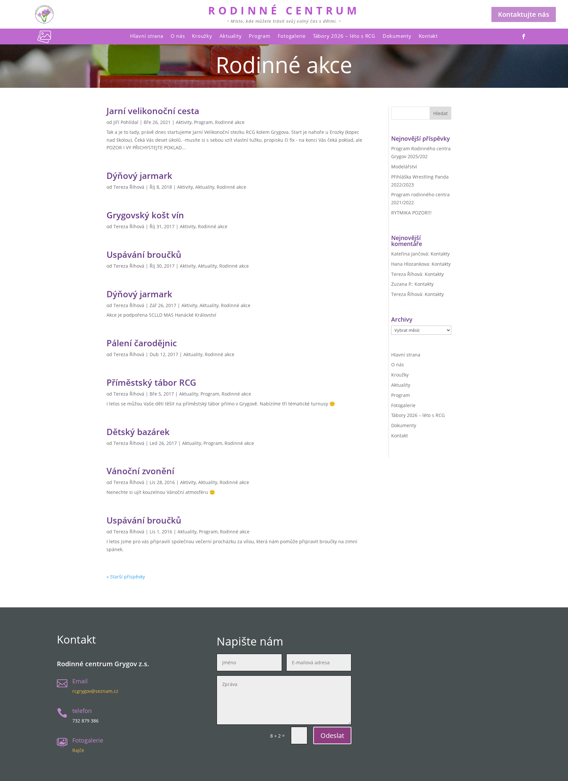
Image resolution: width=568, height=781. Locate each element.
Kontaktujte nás (523, 14)
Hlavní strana (146, 36)
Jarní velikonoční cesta (152, 111)
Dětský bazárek (138, 432)
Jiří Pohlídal (125, 122)
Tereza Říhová (128, 187)
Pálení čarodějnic (141, 343)
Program (259, 36)
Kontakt (428, 36)
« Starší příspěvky (125, 577)
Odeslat (332, 735)
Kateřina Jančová (409, 254)
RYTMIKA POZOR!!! (411, 212)
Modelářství (404, 166)
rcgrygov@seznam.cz (95, 691)
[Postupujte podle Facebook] (523, 36)
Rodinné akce (230, 122)
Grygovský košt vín (145, 215)
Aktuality (231, 36)
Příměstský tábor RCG (151, 382)
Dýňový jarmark (139, 176)
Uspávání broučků (143, 254)
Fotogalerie (292, 36)
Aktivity (184, 122)
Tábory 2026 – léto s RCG (344, 36)
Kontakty (440, 254)
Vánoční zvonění (140, 471)
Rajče (78, 750)
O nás (178, 36)
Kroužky (202, 36)
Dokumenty (397, 36)
